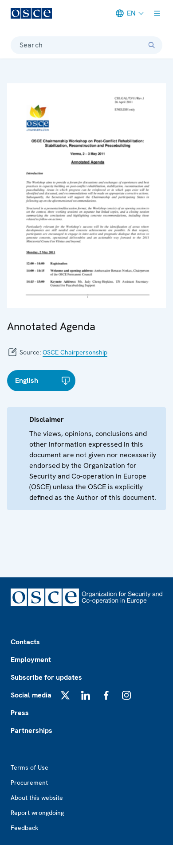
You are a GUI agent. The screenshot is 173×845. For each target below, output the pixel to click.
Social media (31, 695)
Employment (31, 659)
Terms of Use (29, 767)
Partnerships (31, 730)
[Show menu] (157, 13)
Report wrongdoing (37, 813)
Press (20, 712)
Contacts (25, 641)
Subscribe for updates (46, 677)
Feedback (24, 828)
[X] (65, 695)
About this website (37, 798)
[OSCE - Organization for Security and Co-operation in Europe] (31, 13)
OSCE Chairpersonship (75, 352)
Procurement (29, 783)
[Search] (152, 45)
